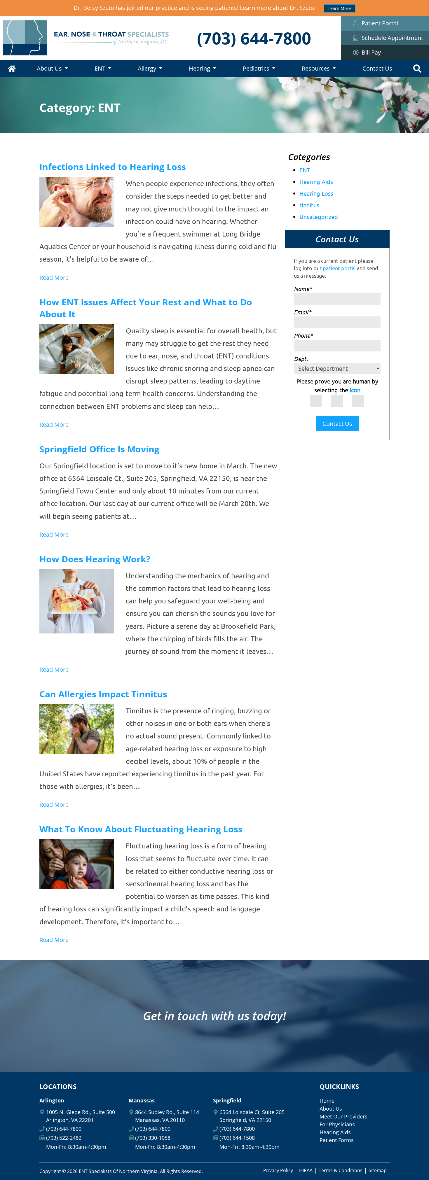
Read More (54, 277)
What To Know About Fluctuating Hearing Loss (141, 829)
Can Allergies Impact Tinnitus (103, 694)
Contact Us (377, 68)
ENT (100, 68)
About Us (49, 68)
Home (11, 68)
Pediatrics (256, 68)
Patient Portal (380, 23)
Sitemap (378, 1170)
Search (417, 68)
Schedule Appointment (392, 38)
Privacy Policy (278, 1170)
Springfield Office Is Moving (99, 449)
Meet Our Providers (343, 1116)
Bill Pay (371, 52)
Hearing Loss (316, 193)
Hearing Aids (316, 181)
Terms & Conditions (340, 1170)
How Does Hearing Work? (94, 559)
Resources (316, 68)
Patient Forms (337, 1140)
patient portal (339, 268)
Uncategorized (318, 216)
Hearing (199, 68)
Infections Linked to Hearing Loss (112, 167)
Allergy (147, 68)
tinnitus (309, 205)
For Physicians (337, 1124)
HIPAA (306, 1170)
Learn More (339, 8)
